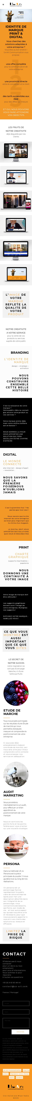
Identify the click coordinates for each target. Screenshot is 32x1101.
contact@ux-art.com (15, 986)
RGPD (12, 1077)
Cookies (19, 1077)
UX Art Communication (12, 1070)
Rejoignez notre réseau (20, 1074)
